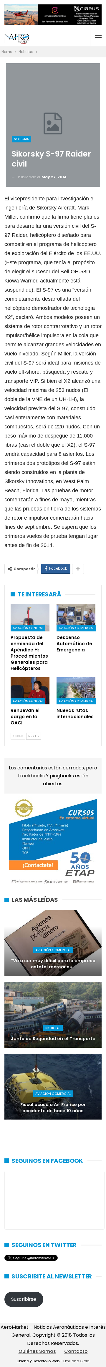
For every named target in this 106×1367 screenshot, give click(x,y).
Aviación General (28, 628)
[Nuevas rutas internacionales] (76, 690)
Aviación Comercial (76, 628)
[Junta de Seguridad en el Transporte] (53, 1015)
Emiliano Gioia (76, 1360)
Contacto (76, 1351)
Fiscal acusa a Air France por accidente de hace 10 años (53, 1108)
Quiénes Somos (37, 1351)
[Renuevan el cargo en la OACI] (30, 690)
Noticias (21, 139)
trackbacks (32, 775)
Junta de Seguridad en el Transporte (53, 1039)
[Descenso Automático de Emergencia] (76, 617)
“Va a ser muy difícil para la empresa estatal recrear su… (53, 964)
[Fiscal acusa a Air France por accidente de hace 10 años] (53, 1086)
